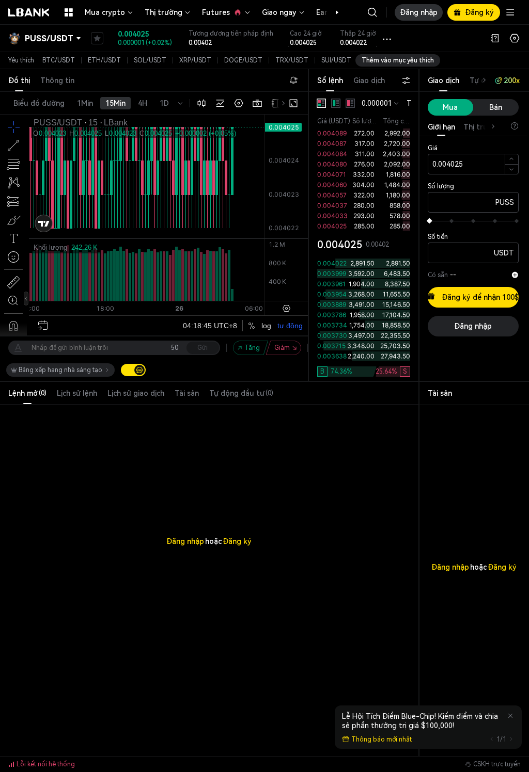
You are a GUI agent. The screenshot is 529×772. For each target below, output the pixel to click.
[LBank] (29, 12)
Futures (216, 12)
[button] (332, 12)
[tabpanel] (363, 236)
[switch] (133, 370)
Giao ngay (279, 12)
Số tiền (438, 236)
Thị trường (163, 12)
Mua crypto (105, 12)
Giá (433, 148)
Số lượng (441, 186)
